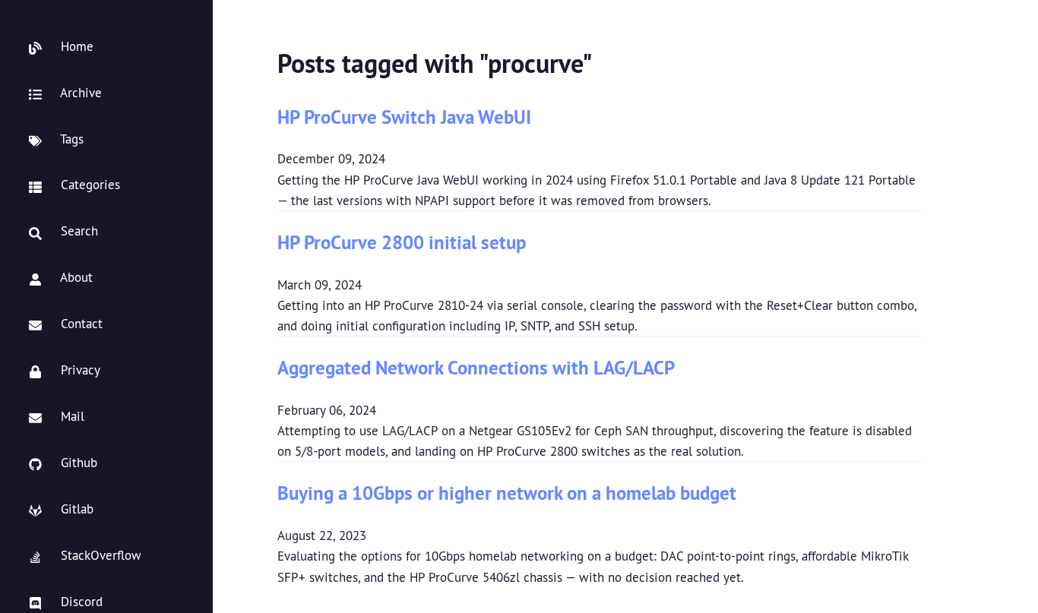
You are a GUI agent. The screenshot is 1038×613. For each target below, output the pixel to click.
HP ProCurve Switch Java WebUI (404, 116)
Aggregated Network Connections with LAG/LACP (476, 367)
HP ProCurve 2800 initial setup (401, 241)
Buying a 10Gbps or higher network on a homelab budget (506, 492)
